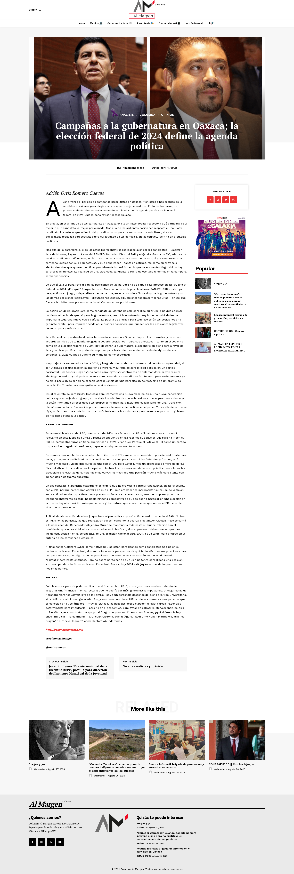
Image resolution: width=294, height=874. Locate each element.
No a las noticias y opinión (143, 666)
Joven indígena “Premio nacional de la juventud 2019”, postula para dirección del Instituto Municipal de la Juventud (78, 669)
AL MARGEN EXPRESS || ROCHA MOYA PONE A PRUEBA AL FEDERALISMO (230, 347)
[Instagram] (41, 842)
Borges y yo (220, 283)
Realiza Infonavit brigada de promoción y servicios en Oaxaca (230, 318)
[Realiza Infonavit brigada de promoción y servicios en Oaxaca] (203, 318)
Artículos (142, 828)
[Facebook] (210, 199)
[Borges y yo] (203, 283)
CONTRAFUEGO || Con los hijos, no (232, 764)
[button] (36, 9)
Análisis (127, 114)
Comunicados (143, 856)
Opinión (167, 114)
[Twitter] (218, 199)
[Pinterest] (225, 199)
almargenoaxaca (133, 167)
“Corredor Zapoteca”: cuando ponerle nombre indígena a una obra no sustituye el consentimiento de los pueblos (230, 300)
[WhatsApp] (233, 199)
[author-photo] (31, 769)
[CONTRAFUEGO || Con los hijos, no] (203, 332)
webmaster (39, 769)
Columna (147, 114)
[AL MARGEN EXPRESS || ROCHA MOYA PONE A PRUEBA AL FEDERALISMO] (203, 347)
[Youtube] (60, 842)
